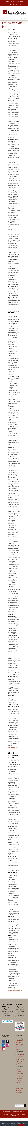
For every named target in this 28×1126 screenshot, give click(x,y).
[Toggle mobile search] (22, 18)
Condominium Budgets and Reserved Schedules (20, 1089)
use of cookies (14, 1124)
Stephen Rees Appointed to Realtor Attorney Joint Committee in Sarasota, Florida (20, 1060)
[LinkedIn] (3, 1045)
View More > (18, 1100)
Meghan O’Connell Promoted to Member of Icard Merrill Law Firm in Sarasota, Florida (19, 1076)
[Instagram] (7, 1045)
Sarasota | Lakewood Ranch (17, 1)
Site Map (17, 1114)
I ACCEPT (21, 1124)
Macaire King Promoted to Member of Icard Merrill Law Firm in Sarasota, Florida (19, 1044)
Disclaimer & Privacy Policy (9, 1114)
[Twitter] (7, 1041)
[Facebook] (3, 1041)
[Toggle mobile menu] (25, 18)
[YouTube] (3, 1048)
